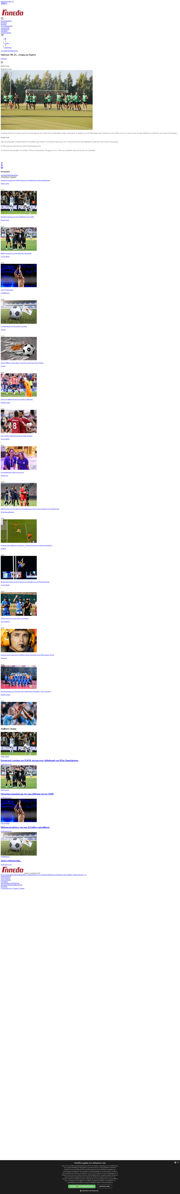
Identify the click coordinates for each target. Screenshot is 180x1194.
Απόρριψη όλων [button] (104, 1186)
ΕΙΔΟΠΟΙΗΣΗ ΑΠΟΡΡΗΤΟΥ (10, 883)
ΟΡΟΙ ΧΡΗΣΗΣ (6, 880)
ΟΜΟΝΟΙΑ (8, 47)
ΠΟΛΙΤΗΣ (4, 887)
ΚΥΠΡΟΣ (4, 23)
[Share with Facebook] (2, 163)
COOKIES (4, 881)
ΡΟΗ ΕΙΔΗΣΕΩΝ (6, 21)
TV (13, 1)
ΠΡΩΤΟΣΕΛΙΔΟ (6, 1)
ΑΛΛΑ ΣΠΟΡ (5, 28)
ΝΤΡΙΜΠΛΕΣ (5, 29)
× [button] (178, 1162)
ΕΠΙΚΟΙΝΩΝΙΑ (6, 876)
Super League (5, 756)
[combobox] (175, 1162)
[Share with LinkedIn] (2, 168)
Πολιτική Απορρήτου (107, 1182)
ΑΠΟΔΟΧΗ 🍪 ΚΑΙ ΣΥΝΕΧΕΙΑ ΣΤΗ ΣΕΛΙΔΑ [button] (81, 1186)
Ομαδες (6, 43)
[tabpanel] (90, 452)
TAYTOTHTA (5, 878)
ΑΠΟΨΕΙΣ (4, 31)
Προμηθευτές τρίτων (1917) (88, 1173)
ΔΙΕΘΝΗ (3, 24)
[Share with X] (2, 165)
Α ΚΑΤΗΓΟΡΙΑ (6, 51)
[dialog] (90, 1177)
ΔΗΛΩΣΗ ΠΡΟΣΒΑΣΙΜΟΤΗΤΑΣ (11, 885)
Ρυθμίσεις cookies (96, 1182)
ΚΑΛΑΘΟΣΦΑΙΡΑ (7, 26)
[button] (90, 1191)
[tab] (5, 177)
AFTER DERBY (6, 33)
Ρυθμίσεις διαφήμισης (93, 1180)
